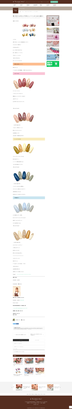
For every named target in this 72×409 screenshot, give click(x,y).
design (28, 5)
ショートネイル (32, 17)
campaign (35, 5)
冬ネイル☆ (38, 328)
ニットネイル (21, 328)
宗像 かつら (23, 319)
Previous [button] (11, 387)
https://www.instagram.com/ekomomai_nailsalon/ (24, 274)
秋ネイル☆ (41, 328)
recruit (48, 5)
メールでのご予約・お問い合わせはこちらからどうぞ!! (20, 308)
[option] (20, 387)
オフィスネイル (21, 17)
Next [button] (60, 387)
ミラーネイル (32, 328)
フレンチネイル (24, 328)
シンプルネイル (36, 17)
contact (54, 5)
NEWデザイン (17, 17)
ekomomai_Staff (18, 327)
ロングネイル (35, 328)
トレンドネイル (17, 328)
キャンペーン (24, 17)
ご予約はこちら (54, 1)
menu (21, 5)
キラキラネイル (28, 17)
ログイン (20, 351)
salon (15, 5)
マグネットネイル (29, 328)
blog (41, 5)
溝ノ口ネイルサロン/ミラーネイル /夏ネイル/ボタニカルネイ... (23, 387)
